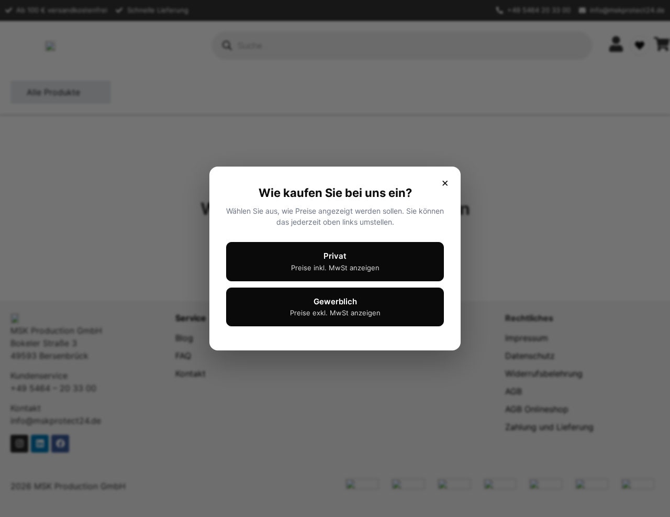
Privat (335, 261)
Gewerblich (335, 306)
